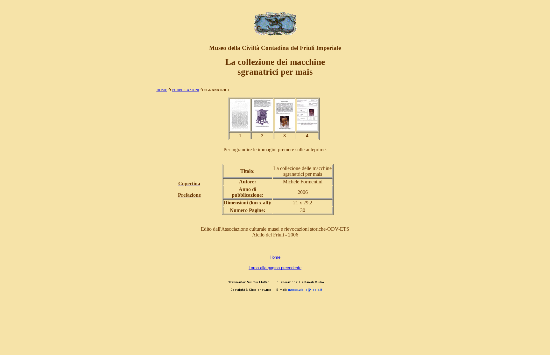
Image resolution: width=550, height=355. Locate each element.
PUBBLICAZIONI (185, 90)
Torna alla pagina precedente (275, 267)
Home (275, 257)
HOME (162, 90)
